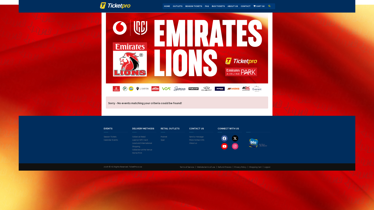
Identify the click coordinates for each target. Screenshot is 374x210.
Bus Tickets (218, 6)
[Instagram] (235, 146)
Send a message (196, 137)
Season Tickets (193, 6)
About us (193, 143)
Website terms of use (206, 167)
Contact (246, 6)
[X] (235, 138)
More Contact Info (196, 140)
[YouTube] (224, 146)
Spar (163, 140)
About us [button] (233, 6)
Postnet (164, 137)
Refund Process (224, 167)
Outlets (177, 6)
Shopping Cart (255, 167)
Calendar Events (111, 140)
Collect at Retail (139, 137)
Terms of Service (187, 167)
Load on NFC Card (140, 140)
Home (167, 6)
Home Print (137, 153)
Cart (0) (260, 6)
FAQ (207, 6)
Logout (267, 167)
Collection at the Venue (142, 150)
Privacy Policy (240, 167)
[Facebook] (224, 138)
